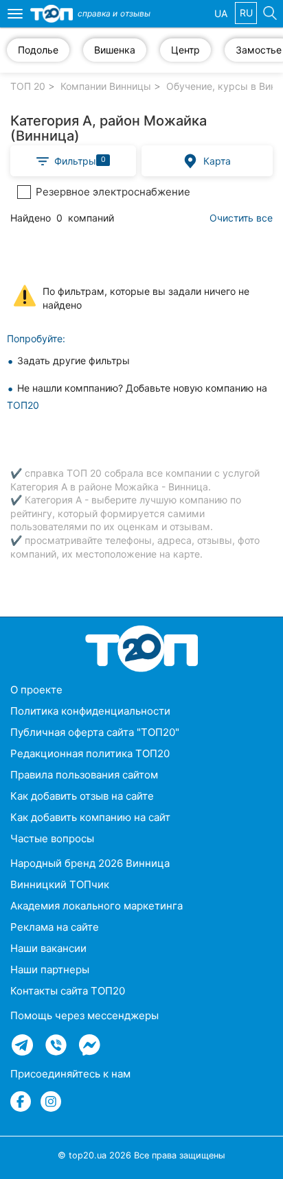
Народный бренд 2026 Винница (90, 863)
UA (220, 13)
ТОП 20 (27, 86)
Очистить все (241, 218)
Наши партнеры (49, 969)
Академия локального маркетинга (96, 905)
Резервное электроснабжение (113, 191)
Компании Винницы (105, 86)
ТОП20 (23, 405)
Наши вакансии (48, 948)
